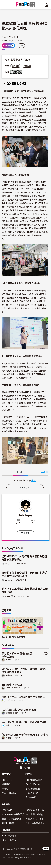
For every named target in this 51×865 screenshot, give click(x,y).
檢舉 (21, 46)
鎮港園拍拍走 (12, 713)
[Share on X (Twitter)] (14, 83)
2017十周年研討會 (34, 814)
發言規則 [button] (44, 472)
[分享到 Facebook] (9, 83)
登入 (33, 480)
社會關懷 (16, 66)
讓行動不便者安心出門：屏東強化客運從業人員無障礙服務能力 (24, 574)
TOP (46, 848)
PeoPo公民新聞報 (34, 779)
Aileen (8, 660)
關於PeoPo (7, 779)
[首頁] (25, 4)
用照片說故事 (8, 823)
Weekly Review (9, 792)
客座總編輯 (31, 797)
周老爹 (9, 738)
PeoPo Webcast (13, 688)
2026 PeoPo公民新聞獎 (13, 814)
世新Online (10, 700)
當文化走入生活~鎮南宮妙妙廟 (19, 709)
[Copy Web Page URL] (24, 83)
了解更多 (25, 533)
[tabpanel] (25, 480)
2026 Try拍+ (7, 810)
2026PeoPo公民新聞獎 (14, 636)
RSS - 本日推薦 (9, 839)
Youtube (29, 767)
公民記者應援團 (33, 788)
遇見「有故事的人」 (35, 823)
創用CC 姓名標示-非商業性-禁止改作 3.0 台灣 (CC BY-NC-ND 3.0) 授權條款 (16, 72)
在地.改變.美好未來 (35, 818)
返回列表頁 (25, 487)
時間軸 (5, 788)
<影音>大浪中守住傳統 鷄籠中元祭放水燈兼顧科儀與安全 (24, 670)
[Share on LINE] (19, 83)
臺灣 (12, 59)
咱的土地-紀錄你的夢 (11, 818)
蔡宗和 (9, 675)
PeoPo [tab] (20, 472)
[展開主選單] (4, 5)
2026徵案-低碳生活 (35, 810)
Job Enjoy (25, 515)
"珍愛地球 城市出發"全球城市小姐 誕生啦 (25, 734)
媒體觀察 (27, 66)
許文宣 (9, 725)
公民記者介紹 (32, 792)
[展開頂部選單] (46, 5)
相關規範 (6, 784)
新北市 (19, 59)
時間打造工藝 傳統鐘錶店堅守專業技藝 (23, 697)
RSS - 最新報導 (9, 835)
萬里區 (27, 59)
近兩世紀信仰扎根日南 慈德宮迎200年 (24, 722)
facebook (21, 767)
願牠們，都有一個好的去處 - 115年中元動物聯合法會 (25, 654)
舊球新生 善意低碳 (12, 684)
